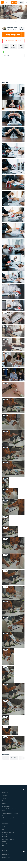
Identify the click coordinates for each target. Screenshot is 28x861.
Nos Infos (4, 860)
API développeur (6, 806)
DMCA (3, 829)
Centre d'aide (5, 854)
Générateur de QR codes (8, 818)
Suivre (21, 29)
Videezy (4, 798)
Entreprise (5, 800)
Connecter (21, 2)
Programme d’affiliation (8, 832)
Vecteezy (4, 795)
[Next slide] (22, 758)
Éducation (4, 803)
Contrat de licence (6, 826)
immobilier (14, 757)
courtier (6, 757)
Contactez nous (6, 857)
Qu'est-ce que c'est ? (16, 52)
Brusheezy (5, 792)
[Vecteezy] (2, 2)
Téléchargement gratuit (13, 34)
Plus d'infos (6, 55)
